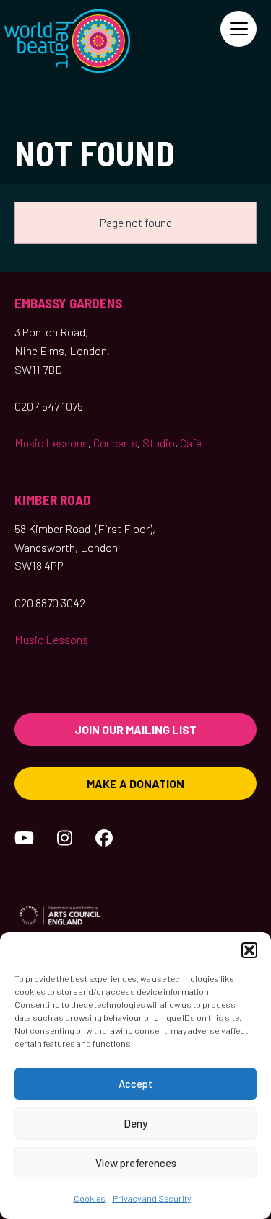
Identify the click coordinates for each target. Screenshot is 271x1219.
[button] (249, 950)
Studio (158, 443)
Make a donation (135, 783)
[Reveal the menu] (238, 29)
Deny (135, 1123)
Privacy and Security (152, 1198)
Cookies (90, 1198)
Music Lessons (51, 443)
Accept (135, 1083)
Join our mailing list (135, 729)
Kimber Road (52, 499)
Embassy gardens (68, 303)
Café (191, 443)
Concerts (115, 443)
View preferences (135, 1162)
